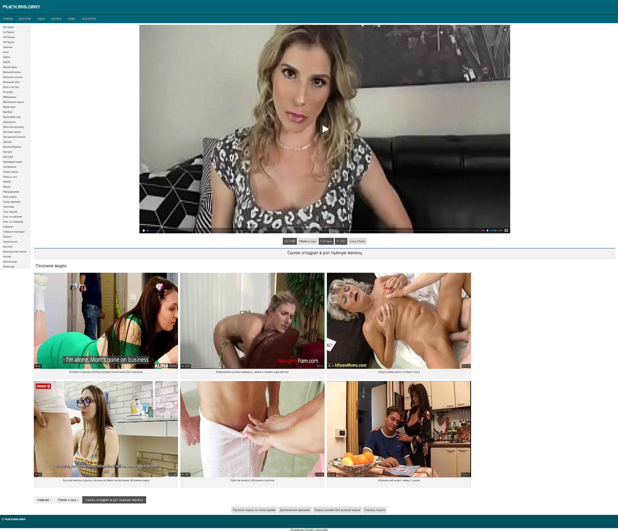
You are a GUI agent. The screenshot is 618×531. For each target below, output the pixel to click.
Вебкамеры (9, 96)
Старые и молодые (14, 231)
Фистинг (8, 246)
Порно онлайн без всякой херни (337, 510)
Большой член (11, 82)
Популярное (89, 19)
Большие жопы (12, 72)
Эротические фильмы (295, 510)
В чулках (8, 91)
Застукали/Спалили (14, 136)
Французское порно (14, 251)
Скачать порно (374, 510)
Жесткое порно (12, 131)
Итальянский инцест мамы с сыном (399, 480)
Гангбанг (8, 111)
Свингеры (8, 206)
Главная (8, 19)
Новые (71, 19)
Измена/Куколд (12, 146)
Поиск (41, 19)
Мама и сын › (68, 500)
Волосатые (9, 106)
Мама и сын (10, 176)
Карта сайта (322, 529)
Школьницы (10, 261)
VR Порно (8, 42)
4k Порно (8, 32)
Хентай (7, 256)
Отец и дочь (10, 196)
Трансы (7, 236)
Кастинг (7, 151)
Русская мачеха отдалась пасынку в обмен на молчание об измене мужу (106, 480)
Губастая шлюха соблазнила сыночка (252, 480)
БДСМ (6, 62)
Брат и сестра (11, 86)
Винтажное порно (13, 101)
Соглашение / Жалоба (302, 529)
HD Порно (8, 37)
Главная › (44, 500)
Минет (6, 186)
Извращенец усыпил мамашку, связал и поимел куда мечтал (252, 371)
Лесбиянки (9, 166)
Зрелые (7, 141)
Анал (6, 52)
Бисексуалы (10, 67)
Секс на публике (12, 216)
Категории (25, 19)
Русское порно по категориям (254, 510)
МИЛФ (7, 181)
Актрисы (56, 19)
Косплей (8, 156)
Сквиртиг (8, 226)
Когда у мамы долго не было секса (399, 371)
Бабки (6, 57)
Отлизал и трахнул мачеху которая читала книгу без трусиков (106, 371)
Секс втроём (10, 211)
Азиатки (7, 47)
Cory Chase (357, 241)
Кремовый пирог (13, 161)
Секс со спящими (13, 221)
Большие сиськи (12, 77)
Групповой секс (12, 116)
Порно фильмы (12, 201)
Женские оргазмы (13, 126)
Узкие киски (10, 241)
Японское (8, 266)
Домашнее (9, 121)
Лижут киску (10, 171)
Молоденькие (11, 191)
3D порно (8, 27)
